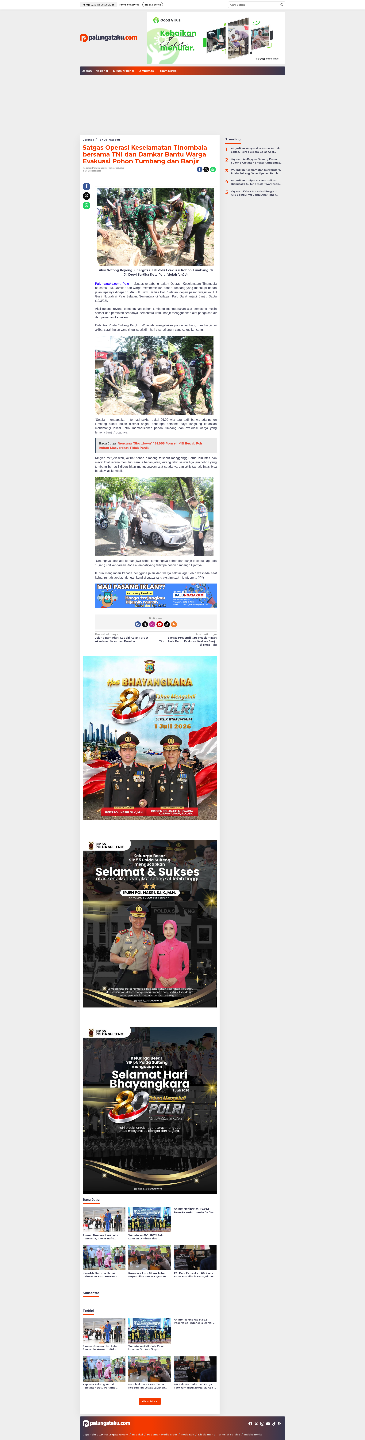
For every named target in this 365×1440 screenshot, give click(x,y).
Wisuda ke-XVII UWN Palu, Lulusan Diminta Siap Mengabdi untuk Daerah (146, 1237)
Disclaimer (205, 1434)
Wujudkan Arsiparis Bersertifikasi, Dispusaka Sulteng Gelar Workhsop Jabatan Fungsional (255, 182)
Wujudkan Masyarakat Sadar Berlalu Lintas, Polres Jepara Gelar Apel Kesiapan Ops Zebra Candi (256, 150)
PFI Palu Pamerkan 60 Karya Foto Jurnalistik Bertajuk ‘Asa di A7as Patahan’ (194, 1275)
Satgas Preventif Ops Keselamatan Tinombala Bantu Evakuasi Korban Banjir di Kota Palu (188, 639)
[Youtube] (159, 624)
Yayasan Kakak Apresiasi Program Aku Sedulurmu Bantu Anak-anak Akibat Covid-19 (254, 193)
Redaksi (137, 1434)
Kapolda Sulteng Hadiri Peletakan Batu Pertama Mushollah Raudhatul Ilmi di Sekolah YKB (102, 1275)
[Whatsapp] (213, 169)
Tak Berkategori (92, 170)
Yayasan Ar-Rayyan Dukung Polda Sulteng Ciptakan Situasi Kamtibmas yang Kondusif (255, 160)
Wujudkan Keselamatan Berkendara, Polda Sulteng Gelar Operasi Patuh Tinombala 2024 (256, 171)
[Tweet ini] (206, 169)
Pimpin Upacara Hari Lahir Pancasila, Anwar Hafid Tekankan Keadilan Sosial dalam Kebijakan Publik (100, 1237)
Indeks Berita (253, 1434)
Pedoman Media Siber (162, 1434)
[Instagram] (152, 624)
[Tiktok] (167, 624)
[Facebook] (138, 624)
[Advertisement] (182, 103)
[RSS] (174, 624)
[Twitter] (145, 624)
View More (150, 1401)
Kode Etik (187, 1434)
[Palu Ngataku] (108, 38)
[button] (282, 5)
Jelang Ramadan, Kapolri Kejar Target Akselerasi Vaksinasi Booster (121, 638)
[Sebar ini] (199, 169)
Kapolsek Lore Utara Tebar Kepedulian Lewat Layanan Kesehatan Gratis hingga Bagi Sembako (149, 1275)
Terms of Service (228, 1434)
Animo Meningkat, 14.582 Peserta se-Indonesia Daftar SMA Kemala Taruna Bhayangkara (194, 1210)
